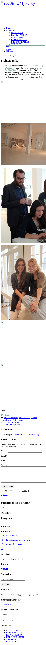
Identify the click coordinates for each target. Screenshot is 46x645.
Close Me (5, 604)
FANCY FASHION (19, 35)
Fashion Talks (24, 418)
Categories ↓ (11, 30)
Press (8, 47)
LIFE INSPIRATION (20, 42)
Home (8, 28)
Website (4, 460)
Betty (10, 422)
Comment (5, 465)
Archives (4, 559)
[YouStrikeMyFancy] (18, 3)
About (8, 49)
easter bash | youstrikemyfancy (27, 434)
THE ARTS (16, 44)
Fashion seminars (11, 418)
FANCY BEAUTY (19, 39)
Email (4, 456)
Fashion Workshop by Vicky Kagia (19, 419)
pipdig (22, 602)
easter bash (10, 424)
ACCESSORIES (18, 37)
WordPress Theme (8, 602)
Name (4, 451)
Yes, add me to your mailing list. (18, 491)
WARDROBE (17, 33)
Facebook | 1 (7, 597)
